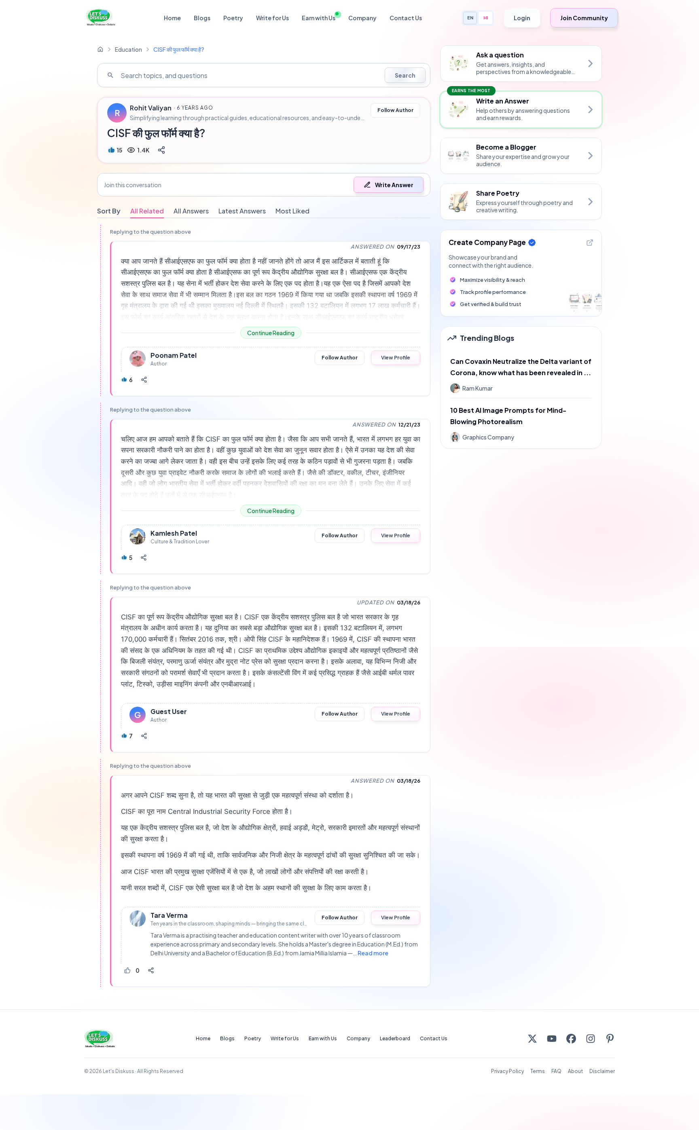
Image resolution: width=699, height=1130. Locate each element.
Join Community (584, 17)
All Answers (191, 211)
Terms (537, 1071)
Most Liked (292, 211)
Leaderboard (395, 1038)
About (575, 1071)
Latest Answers (242, 211)
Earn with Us (318, 17)
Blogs (202, 17)
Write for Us (272, 17)
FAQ (556, 1071)
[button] (263, 184)
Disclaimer (602, 1071)
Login (522, 17)
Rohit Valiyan (151, 108)
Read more (373, 953)
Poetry (233, 17)
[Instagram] (590, 1038)
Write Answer (394, 184)
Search (405, 75)
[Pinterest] (610, 1038)
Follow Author (395, 110)
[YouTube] (552, 1038)
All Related (147, 211)
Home (172, 17)
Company (362, 17)
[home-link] (100, 49)
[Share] (161, 150)
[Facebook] (571, 1038)
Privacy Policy (507, 1071)
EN (470, 17)
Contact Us (406, 17)
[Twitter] (532, 1038)
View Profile (395, 358)
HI (485, 17)
